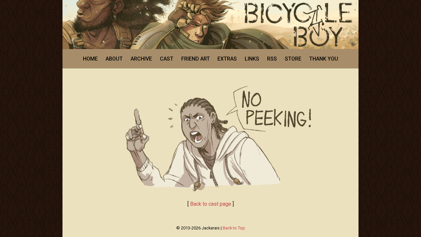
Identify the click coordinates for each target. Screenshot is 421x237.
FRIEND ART (195, 59)
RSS (272, 59)
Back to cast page (210, 204)
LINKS (252, 59)
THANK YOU (323, 59)
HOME (90, 59)
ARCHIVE (141, 59)
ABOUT (114, 59)
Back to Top (234, 227)
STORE (293, 59)
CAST (166, 59)
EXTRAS (227, 59)
